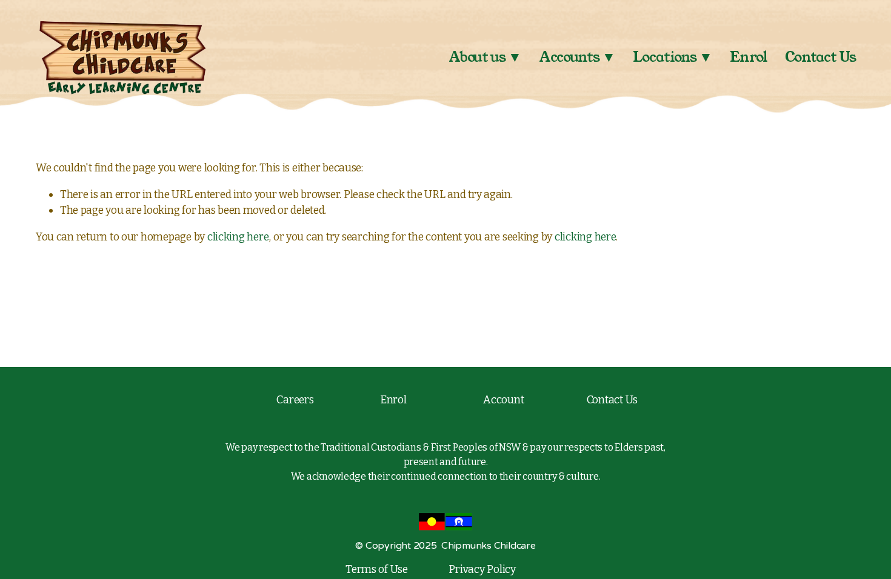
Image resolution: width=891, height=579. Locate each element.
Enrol (748, 56)
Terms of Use (376, 569)
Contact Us (820, 56)
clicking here (238, 236)
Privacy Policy (482, 569)
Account (503, 399)
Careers (294, 399)
